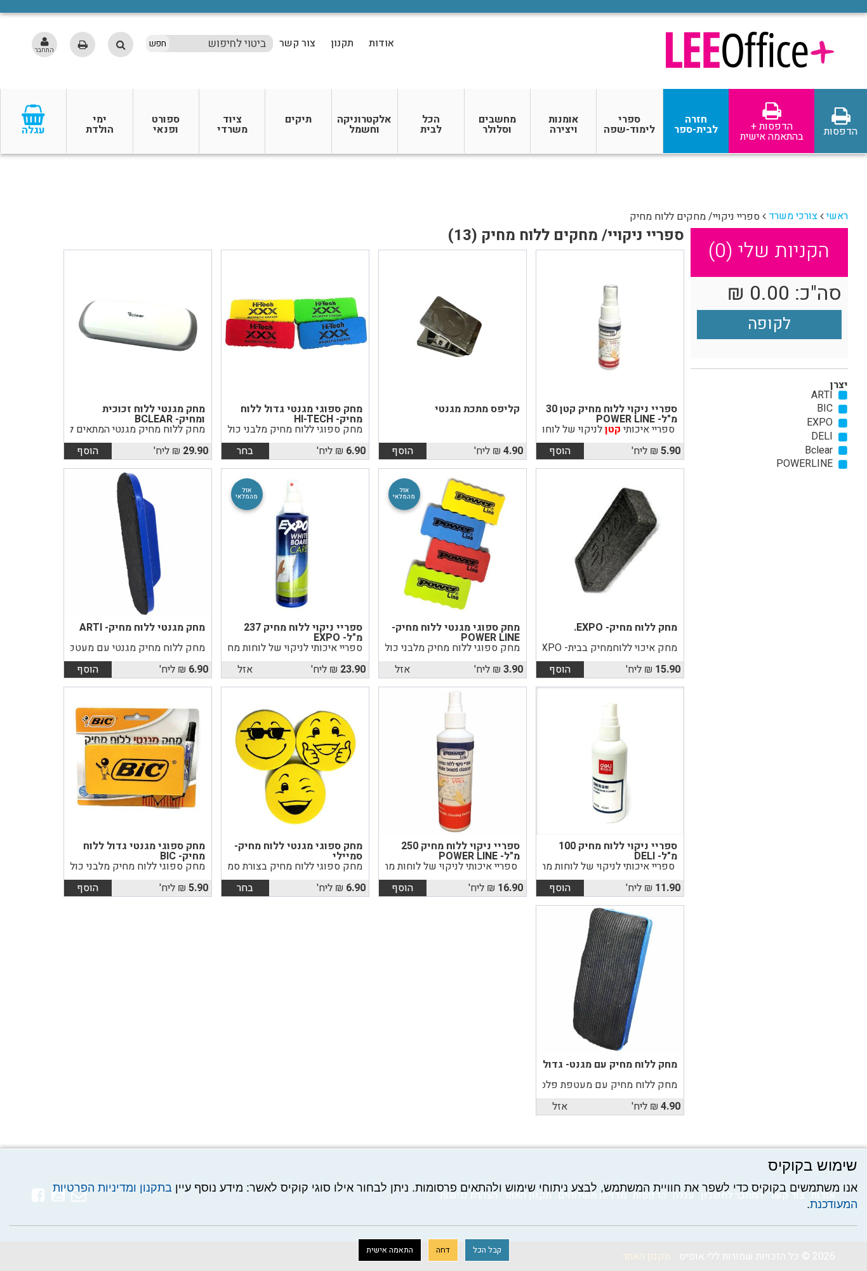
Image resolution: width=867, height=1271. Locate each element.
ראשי (837, 216)
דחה (443, 1250)
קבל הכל (487, 1250)
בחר (245, 451)
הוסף (560, 451)
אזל (402, 669)
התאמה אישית (389, 1250)
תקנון (342, 43)
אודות (381, 43)
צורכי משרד (793, 216)
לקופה (769, 324)
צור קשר (297, 43)
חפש (157, 43)
